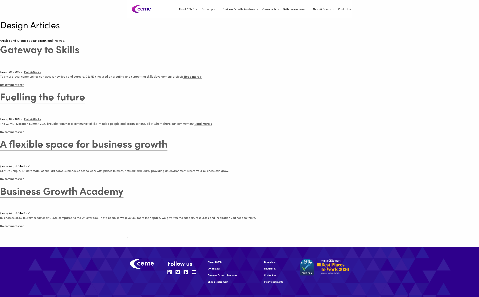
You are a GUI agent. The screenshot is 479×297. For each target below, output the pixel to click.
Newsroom (270, 268)
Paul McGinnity (32, 71)
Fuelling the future (42, 96)
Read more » (192, 76)
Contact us (344, 9)
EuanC (26, 166)
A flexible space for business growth (83, 143)
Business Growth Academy (239, 9)
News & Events (322, 9)
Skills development (294, 9)
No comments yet (12, 84)
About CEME (186, 9)
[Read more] (333, 266)
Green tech (269, 9)
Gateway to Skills (40, 49)
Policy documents (273, 281)
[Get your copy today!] (127, 237)
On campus (208, 9)
